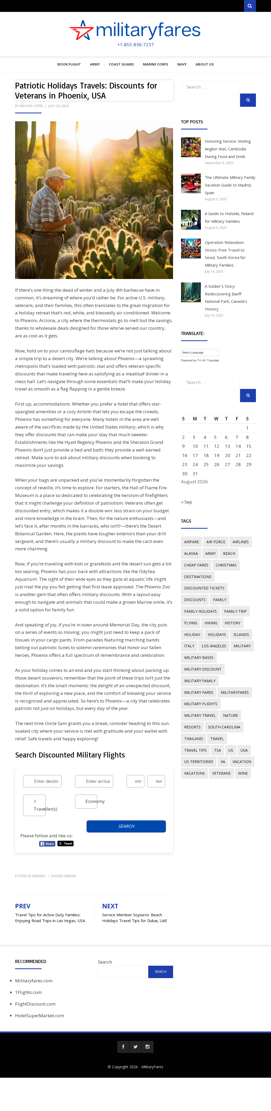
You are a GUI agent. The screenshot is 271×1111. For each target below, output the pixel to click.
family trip (235, 611)
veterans (221, 773)
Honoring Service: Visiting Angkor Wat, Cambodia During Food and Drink (228, 148)
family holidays (200, 611)
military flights (200, 703)
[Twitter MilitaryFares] (135, 1047)
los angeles (214, 645)
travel (217, 738)
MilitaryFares (152, 1066)
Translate (213, 360)
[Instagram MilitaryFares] (147, 1047)
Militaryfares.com (33, 981)
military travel (200, 715)
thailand (193, 738)
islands (241, 634)
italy (189, 645)
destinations (197, 576)
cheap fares (196, 565)
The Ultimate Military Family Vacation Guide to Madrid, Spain (230, 185)
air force (215, 541)
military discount (203, 669)
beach (229, 553)
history (232, 622)
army (210, 553)
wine (243, 773)
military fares (198, 692)
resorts (192, 726)
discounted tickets (204, 588)
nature (230, 715)
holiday (192, 634)
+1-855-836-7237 (135, 44)
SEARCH (126, 826)
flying (190, 622)
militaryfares (235, 692)
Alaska (191, 553)
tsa (217, 750)
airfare (70, 876)
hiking (211, 622)
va (223, 761)
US (230, 750)
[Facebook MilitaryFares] (123, 1047)
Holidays (217, 634)
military (242, 645)
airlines (241, 541)
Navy (182, 64)
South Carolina (224, 726)
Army (95, 64)
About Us (205, 64)
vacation (242, 761)
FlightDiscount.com (35, 1004)
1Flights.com (28, 992)
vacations (194, 773)
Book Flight (69, 64)
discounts (195, 599)
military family (199, 680)
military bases (199, 657)
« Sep (186, 502)
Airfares (38, 876)
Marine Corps (155, 64)
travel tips (195, 750)
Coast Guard (121, 64)
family (219, 599)
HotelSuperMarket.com (39, 1015)
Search (105, 962)
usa (244, 750)
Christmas (226, 565)
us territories (198, 761)
